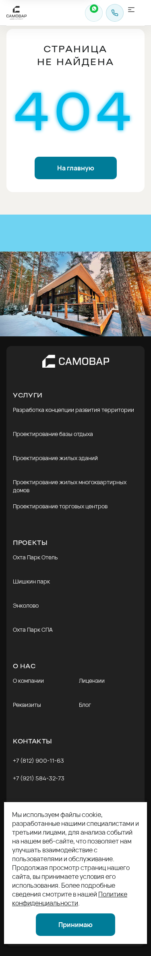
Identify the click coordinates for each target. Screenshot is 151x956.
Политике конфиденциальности (69, 898)
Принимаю (75, 924)
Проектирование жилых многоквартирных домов (69, 486)
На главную (75, 168)
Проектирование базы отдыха (53, 434)
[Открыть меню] (136, 13)
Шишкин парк (31, 581)
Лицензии (92, 680)
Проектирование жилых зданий (55, 458)
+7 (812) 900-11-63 (38, 760)
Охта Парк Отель (35, 557)
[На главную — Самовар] (75, 361)
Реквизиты (27, 704)
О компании (28, 680)
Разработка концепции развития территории (73, 410)
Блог (85, 704)
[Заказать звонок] (115, 13)
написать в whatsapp (94, 13)
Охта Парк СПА (33, 629)
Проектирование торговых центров (60, 506)
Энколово (26, 605)
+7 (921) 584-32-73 (38, 778)
